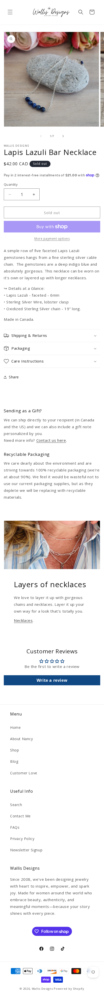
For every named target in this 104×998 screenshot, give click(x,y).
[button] (10, 12)
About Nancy (21, 738)
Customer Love (23, 773)
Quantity (11, 184)
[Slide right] (63, 136)
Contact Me (20, 816)
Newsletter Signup (26, 850)
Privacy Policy (22, 838)
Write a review (52, 680)
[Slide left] (40, 136)
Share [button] (14, 377)
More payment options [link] (52, 238)
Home (15, 727)
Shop (14, 750)
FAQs (14, 827)
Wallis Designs (42, 988)
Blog (14, 761)
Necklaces (23, 620)
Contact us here (51, 440)
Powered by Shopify (69, 988)
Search (16, 804)
